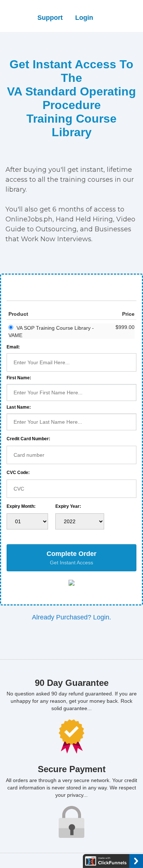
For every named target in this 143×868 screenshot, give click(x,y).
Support (50, 17)
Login (84, 17)
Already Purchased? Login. (71, 617)
